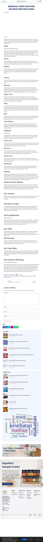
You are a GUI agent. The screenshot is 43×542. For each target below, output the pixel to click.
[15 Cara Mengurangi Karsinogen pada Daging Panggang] (5, 396)
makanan (13, 276)
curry (8, 276)
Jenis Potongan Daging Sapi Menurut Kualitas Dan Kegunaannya (21, 354)
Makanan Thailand (32, 276)
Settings (37, 539)
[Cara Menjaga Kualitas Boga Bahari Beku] (5, 389)
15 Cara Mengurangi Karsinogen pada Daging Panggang (19, 395)
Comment (6, 292)
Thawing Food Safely (13, 401)
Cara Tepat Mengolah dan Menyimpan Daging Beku (18, 382)
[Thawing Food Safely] (5, 402)
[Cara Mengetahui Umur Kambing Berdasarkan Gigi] (5, 342)
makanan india (18, 276)
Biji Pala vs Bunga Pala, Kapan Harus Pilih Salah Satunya (19, 348)
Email (5, 311)
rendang (6, 277)
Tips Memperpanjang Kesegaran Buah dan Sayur (18, 408)
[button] (3, 1)
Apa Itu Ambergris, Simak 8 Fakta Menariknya (17, 360)
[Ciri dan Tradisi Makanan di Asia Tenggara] (5, 366)
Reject (31, 539)
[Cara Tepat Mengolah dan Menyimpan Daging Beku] (5, 382)
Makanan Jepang (25, 276)
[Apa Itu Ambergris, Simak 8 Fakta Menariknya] (5, 361)
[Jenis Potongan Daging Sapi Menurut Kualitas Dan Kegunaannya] (5, 355)
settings (14, 540)
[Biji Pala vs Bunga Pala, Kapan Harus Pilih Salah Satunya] (5, 349)
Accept (24, 539)
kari (10, 276)
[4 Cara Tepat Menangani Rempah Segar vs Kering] (5, 376)
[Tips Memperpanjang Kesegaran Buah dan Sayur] (5, 409)
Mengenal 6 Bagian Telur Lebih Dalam (16, 334)
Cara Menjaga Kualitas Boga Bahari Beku (16, 388)
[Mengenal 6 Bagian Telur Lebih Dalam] (5, 335)
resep (10, 277)
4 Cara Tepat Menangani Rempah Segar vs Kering (18, 375)
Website (5, 316)
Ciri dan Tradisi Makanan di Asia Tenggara (17, 365)
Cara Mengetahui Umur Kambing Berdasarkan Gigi (18, 341)
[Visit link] (21, 1)
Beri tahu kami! (6, 453)
